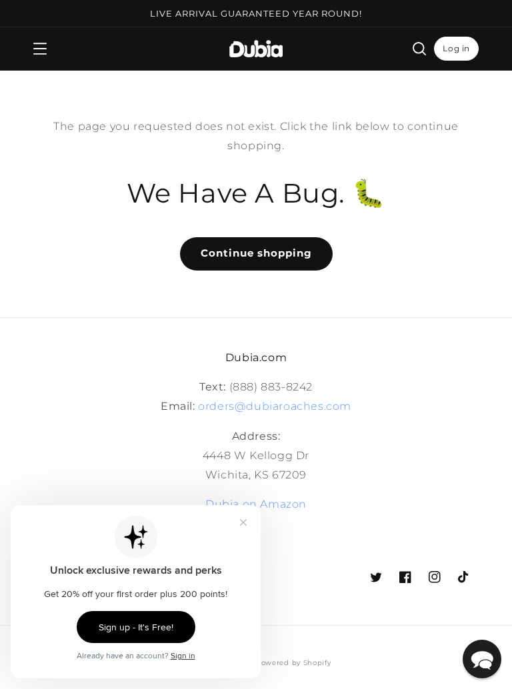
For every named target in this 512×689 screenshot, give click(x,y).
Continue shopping (256, 253)
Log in (456, 48)
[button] (40, 48)
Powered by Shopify (293, 662)
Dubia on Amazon (256, 504)
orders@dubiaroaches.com (274, 406)
